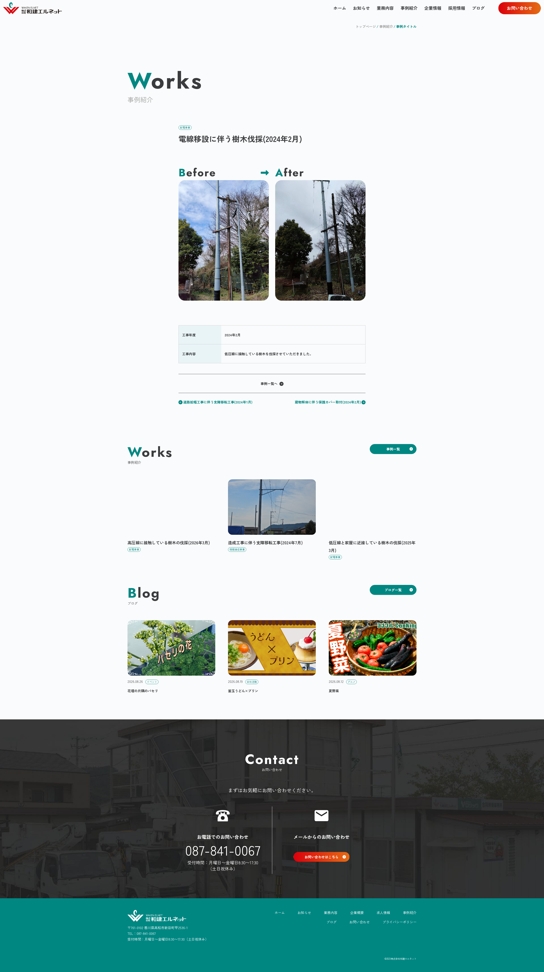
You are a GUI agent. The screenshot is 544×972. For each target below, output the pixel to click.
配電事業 (185, 127)
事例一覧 (393, 448)
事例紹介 (409, 8)
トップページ (366, 26)
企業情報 (432, 8)
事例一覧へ (269, 383)
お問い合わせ (519, 8)
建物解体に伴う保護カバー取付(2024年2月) (328, 402)
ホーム (339, 8)
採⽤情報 (456, 8)
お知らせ (361, 8)
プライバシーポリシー (399, 921)
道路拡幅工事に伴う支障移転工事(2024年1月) (217, 402)
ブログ (478, 8)
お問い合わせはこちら (322, 856)
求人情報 (383, 912)
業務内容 (385, 8)
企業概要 (357, 912)
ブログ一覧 (393, 589)
